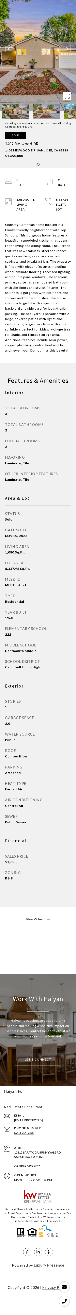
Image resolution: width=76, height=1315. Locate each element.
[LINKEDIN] (38, 1252)
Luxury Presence (49, 1265)
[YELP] (49, 1252)
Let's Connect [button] (38, 1059)
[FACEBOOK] (27, 1252)
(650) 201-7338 (24, 1133)
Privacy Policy (55, 1287)
